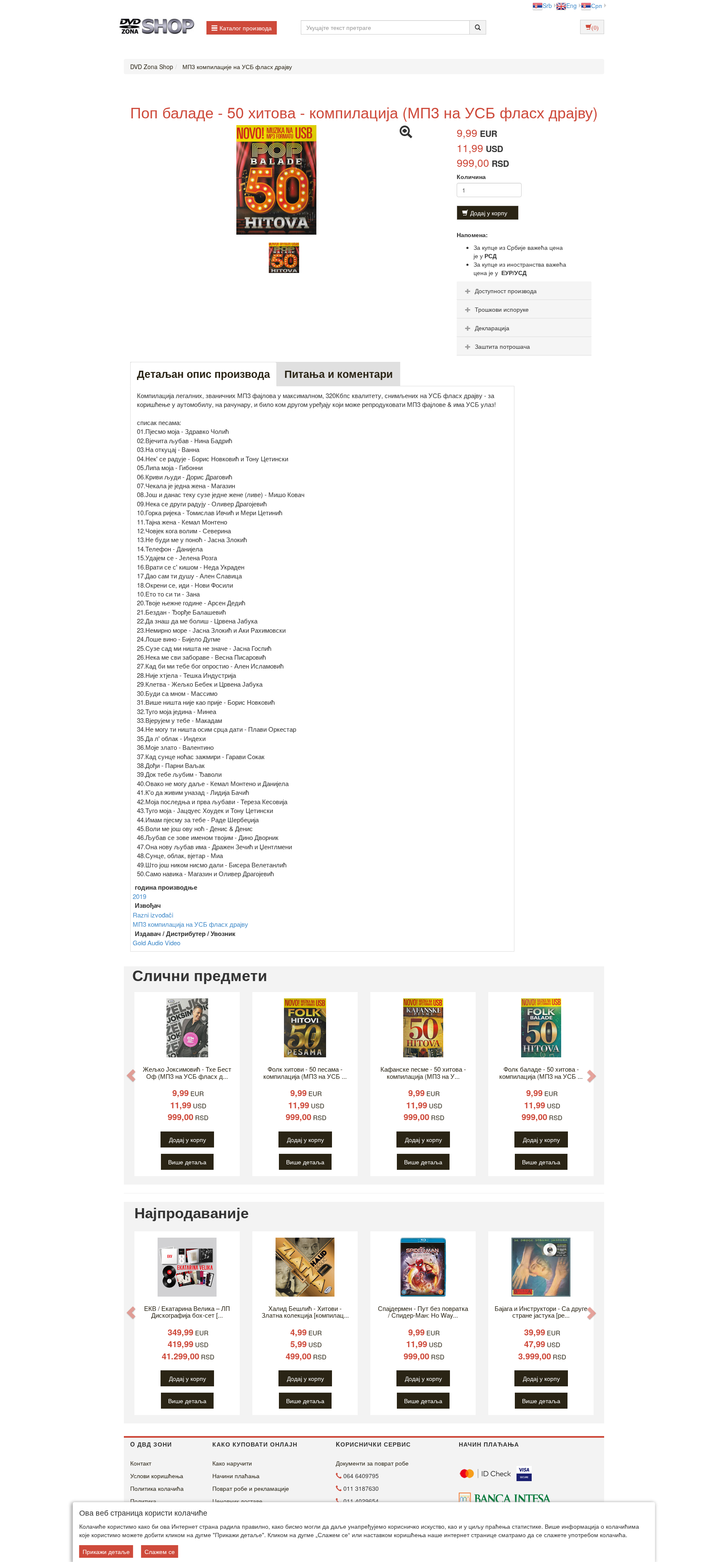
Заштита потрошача (502, 346)
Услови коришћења (156, 1475)
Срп (596, 5)
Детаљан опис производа (203, 373)
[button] (131, 1075)
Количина (471, 176)
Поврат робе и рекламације (250, 1488)
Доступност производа (506, 290)
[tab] (524, 290)
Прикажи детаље (106, 1551)
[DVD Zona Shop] (154, 27)
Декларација (492, 328)
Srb (547, 5)
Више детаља (187, 1162)
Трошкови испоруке (502, 309)
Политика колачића (157, 1488)
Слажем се (160, 1551)
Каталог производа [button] (245, 28)
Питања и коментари (338, 373)
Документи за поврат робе (372, 1463)
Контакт (140, 1463)
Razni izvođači (153, 914)
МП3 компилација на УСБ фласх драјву (190, 924)
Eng (571, 5)
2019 (139, 896)
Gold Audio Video (156, 942)
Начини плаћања (236, 1475)
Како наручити (232, 1463)
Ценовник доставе (237, 1501)
